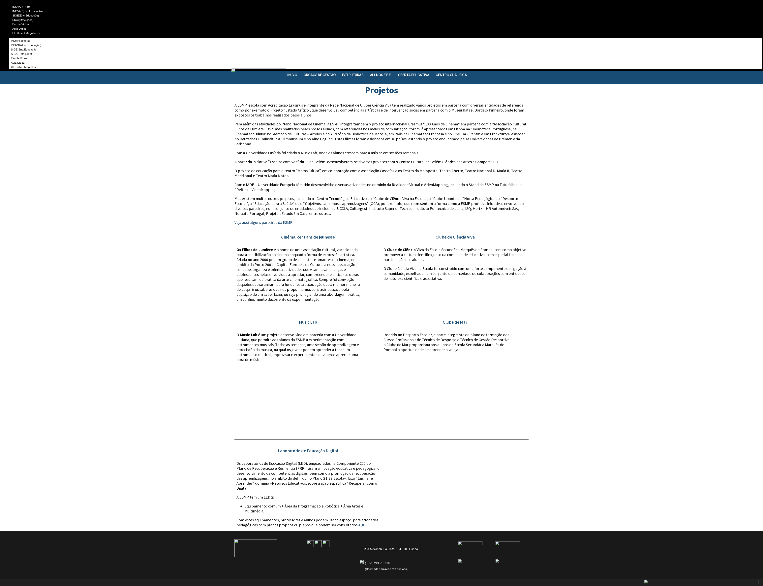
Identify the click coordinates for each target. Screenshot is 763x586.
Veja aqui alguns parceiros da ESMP (263, 222)
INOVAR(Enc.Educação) (27, 11)
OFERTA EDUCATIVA (413, 75)
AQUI (362, 524)
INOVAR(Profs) (21, 6)
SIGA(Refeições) (22, 19)
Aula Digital (19, 28)
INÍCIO (292, 75)
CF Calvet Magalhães (26, 33)
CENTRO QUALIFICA (451, 75)
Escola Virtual (20, 24)
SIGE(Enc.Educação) (25, 15)
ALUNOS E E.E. (381, 75)
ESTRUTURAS (352, 75)
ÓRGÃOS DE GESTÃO (320, 75)
